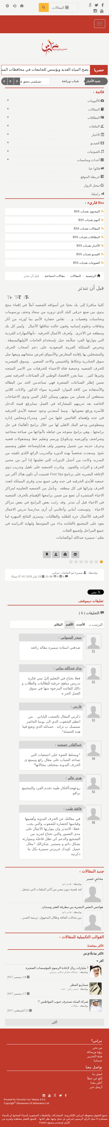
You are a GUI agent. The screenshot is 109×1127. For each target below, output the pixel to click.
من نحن (97, 1047)
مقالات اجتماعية (55, 276)
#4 (93, 758)
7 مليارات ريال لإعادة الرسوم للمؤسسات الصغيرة (57, 968)
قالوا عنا (95, 168)
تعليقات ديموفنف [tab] (90, 601)
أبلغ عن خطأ (94, 1078)
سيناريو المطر (79, 985)
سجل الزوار (92, 185)
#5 (93, 791)
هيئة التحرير (94, 1056)
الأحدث (80, 624)
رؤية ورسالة (94, 1052)
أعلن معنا (96, 1082)
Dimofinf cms (23, 1099)
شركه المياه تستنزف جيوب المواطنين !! (63, 1001)
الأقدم (69, 624)
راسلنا (96, 194)
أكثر (100, 960)
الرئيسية (91, 276)
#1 (93, 650)
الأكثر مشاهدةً (95, 945)
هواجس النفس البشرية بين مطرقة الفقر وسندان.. (72, 907)
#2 (93, 681)
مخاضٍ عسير (94, 879)
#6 (93, 822)
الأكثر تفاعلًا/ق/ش (93, 953)
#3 (93, 719)
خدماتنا (98, 1060)
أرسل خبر (96, 1087)
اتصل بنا (97, 1074)
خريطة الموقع (91, 177)
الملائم (58, 624)
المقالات (75, 276)
